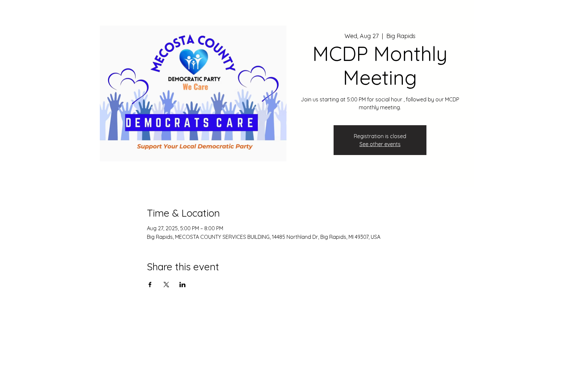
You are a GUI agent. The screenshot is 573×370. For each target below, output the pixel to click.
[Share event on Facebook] (150, 284)
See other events (380, 144)
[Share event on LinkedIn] (182, 284)
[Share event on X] (166, 284)
